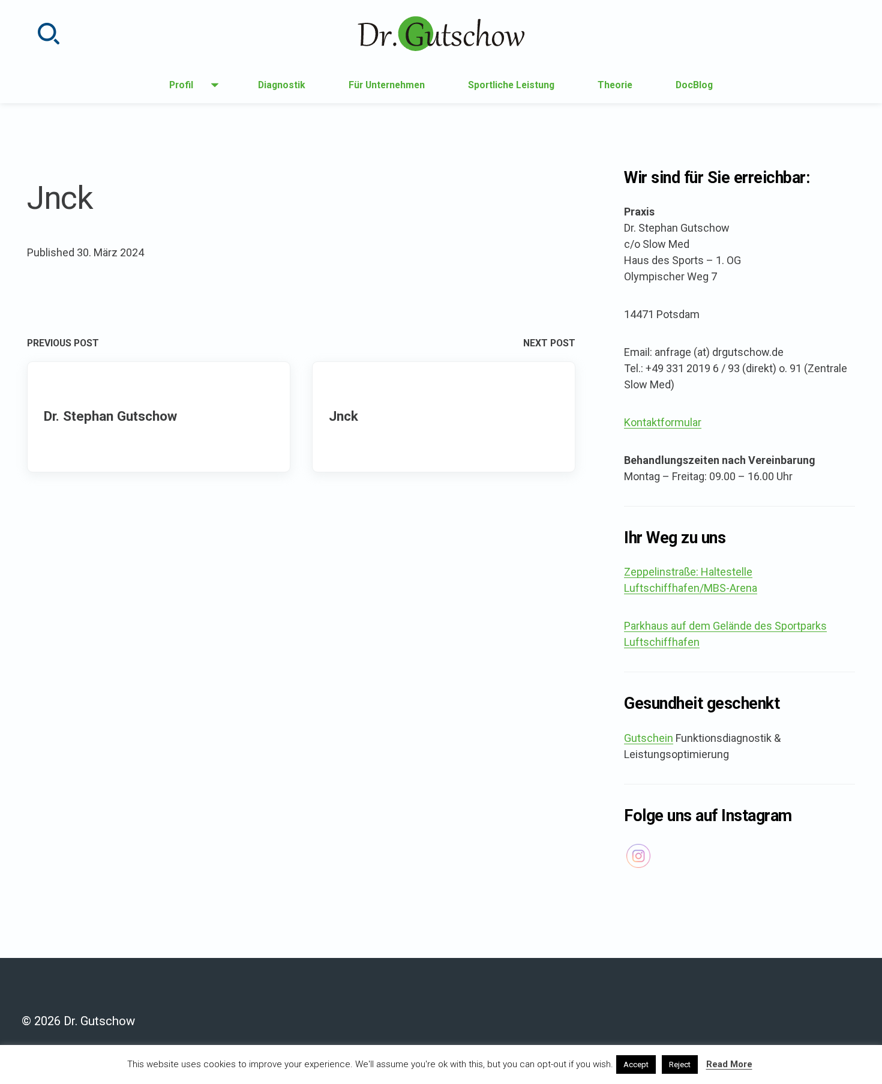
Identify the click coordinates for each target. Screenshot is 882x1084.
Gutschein (648, 738)
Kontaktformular (662, 422)
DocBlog (694, 85)
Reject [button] (680, 1064)
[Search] (48, 33)
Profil (186, 88)
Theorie (615, 85)
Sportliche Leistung (511, 85)
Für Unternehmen (387, 85)
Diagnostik (281, 85)
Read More (729, 1064)
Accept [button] (636, 1064)
